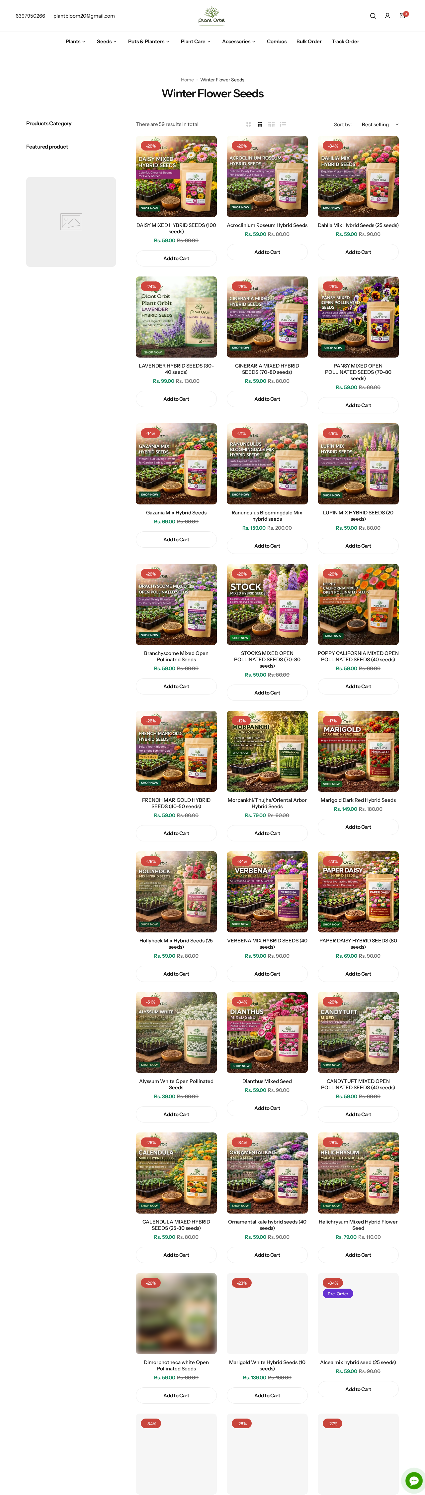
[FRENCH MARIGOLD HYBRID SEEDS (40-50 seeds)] (176, 751)
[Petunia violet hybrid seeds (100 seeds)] (358, 1454)
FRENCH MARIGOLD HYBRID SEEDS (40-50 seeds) (176, 803)
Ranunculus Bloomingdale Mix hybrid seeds (267, 515)
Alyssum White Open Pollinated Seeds (176, 1084)
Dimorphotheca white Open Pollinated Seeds (176, 1365)
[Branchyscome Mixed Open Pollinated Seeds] (176, 604)
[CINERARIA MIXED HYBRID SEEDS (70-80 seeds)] (267, 317)
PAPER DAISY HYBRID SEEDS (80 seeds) (358, 943)
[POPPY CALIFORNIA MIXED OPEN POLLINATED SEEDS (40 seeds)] (358, 604)
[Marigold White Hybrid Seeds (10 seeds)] (267, 1313)
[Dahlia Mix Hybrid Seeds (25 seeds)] (358, 176)
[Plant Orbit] (212, 16)
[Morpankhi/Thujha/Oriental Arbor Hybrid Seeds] (267, 751)
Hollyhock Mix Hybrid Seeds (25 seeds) (176, 943)
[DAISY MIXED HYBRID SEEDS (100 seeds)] (176, 176)
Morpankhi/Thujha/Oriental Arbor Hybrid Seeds (267, 803)
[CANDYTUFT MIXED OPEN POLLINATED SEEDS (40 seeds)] (358, 1032)
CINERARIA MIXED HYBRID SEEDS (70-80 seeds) (267, 369)
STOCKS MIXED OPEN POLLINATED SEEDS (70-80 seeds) (267, 659)
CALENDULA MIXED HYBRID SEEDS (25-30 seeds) (176, 1225)
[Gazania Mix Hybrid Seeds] (176, 463)
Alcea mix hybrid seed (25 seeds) (358, 1362)
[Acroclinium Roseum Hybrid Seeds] (267, 176)
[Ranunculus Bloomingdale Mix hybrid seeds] (267, 463)
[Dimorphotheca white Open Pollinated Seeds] (176, 1313)
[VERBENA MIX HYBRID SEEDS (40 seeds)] (267, 891)
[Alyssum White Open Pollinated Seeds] (176, 1032)
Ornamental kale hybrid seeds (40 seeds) (267, 1225)
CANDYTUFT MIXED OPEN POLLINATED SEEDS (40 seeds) (358, 1084)
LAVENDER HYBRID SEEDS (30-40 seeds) (176, 369)
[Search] (373, 15)
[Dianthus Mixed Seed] (267, 1032)
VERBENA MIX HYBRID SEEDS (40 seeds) (267, 943)
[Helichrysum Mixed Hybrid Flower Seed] (358, 1173)
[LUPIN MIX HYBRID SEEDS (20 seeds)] (358, 463)
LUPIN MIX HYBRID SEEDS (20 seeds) (358, 515)
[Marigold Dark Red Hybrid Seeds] (358, 751)
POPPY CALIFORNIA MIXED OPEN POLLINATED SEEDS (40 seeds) (358, 656)
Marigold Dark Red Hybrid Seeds (358, 800)
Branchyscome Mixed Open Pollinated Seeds (176, 656)
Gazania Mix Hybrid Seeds (176, 512)
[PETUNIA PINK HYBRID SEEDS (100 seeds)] (267, 1454)
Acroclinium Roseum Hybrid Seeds (267, 225)
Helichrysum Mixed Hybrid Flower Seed (358, 1225)
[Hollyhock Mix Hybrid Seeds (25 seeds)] (176, 891)
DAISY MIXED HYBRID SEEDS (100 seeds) (176, 228)
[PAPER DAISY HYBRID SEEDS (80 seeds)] (358, 891)
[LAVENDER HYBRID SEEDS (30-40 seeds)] (176, 317)
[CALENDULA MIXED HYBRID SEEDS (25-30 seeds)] (176, 1173)
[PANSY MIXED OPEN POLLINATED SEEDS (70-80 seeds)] (358, 317)
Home (187, 80)
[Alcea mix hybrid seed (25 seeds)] (358, 1313)
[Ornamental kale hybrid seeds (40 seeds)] (267, 1173)
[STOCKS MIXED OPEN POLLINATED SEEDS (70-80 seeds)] (267, 604)
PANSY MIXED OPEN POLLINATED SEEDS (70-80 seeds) (358, 372)
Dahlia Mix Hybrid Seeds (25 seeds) (358, 225)
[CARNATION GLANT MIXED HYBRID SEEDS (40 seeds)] (176, 1454)
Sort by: (343, 124)
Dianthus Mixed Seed (267, 1081)
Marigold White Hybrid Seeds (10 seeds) (267, 1365)
